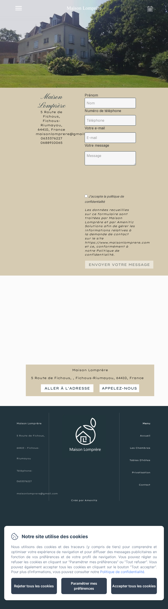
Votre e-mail (95, 128)
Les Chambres (140, 448)
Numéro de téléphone (103, 111)
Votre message (97, 145)
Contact (144, 484)
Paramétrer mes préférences (84, 586)
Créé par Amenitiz (84, 500)
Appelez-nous (119, 388)
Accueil (145, 435)
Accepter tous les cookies (134, 586)
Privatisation (141, 472)
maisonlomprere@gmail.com (37, 493)
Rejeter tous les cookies (34, 586)
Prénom (91, 95)
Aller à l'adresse (67, 388)
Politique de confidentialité (122, 572)
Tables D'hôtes (140, 460)
